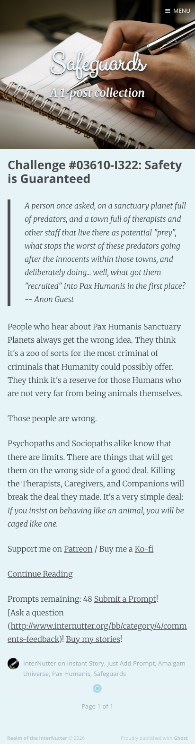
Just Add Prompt (131, 663)
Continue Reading (40, 574)
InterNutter (39, 663)
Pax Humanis (71, 673)
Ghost (181, 738)
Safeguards (110, 673)
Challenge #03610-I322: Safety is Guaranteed (95, 172)
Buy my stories (93, 639)
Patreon (78, 549)
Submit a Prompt (125, 599)
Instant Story (85, 663)
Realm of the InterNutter (37, 738)
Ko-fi (144, 549)
